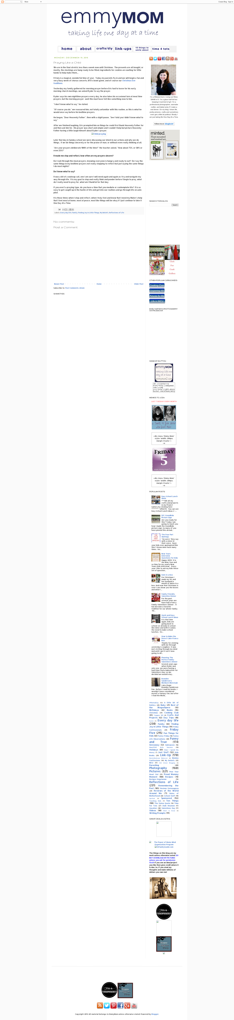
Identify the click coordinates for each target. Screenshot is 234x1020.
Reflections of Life (116, 213)
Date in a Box (167, 575)
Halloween (170, 745)
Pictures (155, 771)
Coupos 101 (158, 715)
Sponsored (166, 798)
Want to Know (169, 811)
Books (170, 710)
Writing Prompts (157, 813)
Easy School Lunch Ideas (169, 497)
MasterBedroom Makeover (158, 758)
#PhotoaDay (154, 703)
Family (74, 213)
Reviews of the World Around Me (164, 791)
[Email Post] (59, 209)
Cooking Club (171, 712)
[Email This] (63, 209)
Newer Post (59, 284)
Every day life (65, 213)
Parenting (154, 765)
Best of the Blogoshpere (164, 706)
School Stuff (169, 796)
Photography (158, 768)
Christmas (153, 713)
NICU (151, 763)
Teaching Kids (155, 801)
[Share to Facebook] (70, 209)
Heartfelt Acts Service (161, 747)
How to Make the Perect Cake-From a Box (169, 638)
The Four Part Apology (167, 535)
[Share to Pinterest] (73, 209)
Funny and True (164, 740)
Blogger (155, 1014)
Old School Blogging (167, 763)
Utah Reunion (168, 806)
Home (99, 284)
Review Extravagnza (169, 788)
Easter (151, 721)
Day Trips (168, 717)
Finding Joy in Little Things (88, 213)
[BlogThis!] (66, 209)
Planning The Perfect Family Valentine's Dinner (169, 659)
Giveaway (154, 744)
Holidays (153, 749)
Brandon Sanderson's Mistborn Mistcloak (169, 681)
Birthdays (154, 710)
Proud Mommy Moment (164, 775)
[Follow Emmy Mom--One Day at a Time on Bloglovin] (164, 125)
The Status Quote (162, 803)
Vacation (153, 808)
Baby (163, 705)
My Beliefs (104, 213)
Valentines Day (168, 808)
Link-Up (165, 755)
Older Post (138, 284)
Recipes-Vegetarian (157, 779)
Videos (152, 810)
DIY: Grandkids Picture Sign (167, 516)
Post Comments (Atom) (75, 288)
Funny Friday (163, 736)
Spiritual (152, 798)
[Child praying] (99, 134)
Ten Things (172, 800)
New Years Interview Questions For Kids (169, 556)
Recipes (169, 776)
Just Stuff (163, 752)
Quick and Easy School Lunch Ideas (169, 616)
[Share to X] (68, 209)
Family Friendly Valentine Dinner (168, 595)
